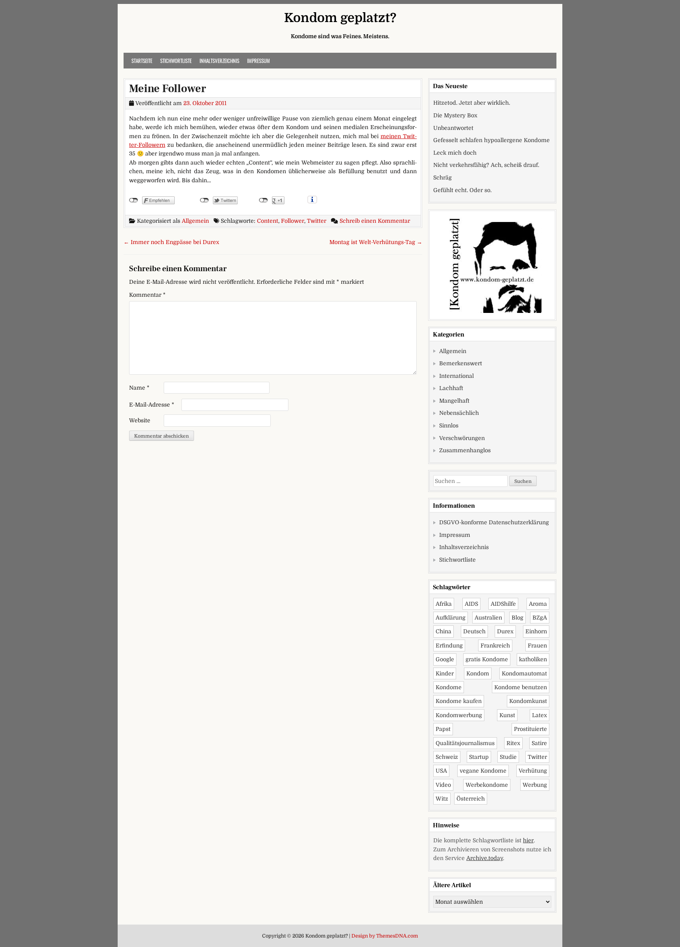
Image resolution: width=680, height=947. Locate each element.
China (443, 631)
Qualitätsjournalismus (465, 743)
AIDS (471, 604)
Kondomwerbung (459, 715)
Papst (443, 729)
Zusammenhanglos (465, 450)
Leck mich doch (455, 153)
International (456, 376)
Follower (292, 221)
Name (139, 388)
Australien (488, 617)
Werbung (535, 785)
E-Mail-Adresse (151, 404)
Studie (508, 757)
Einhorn (536, 631)
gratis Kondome (487, 659)
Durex (505, 631)
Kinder (445, 673)
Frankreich (495, 645)
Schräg (442, 177)
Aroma (538, 604)
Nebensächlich (459, 413)
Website (139, 420)
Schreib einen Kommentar (375, 221)
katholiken (533, 659)
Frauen (537, 645)
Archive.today (484, 858)
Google (445, 659)
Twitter (316, 221)
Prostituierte (530, 729)
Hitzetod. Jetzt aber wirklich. (471, 103)
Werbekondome (487, 785)
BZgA (539, 617)
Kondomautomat (524, 673)
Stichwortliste (176, 61)
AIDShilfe (503, 604)
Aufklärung (451, 617)
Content (267, 221)
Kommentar (147, 295)
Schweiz (447, 757)
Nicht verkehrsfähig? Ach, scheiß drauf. (486, 165)
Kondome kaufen (459, 701)
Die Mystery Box (455, 115)
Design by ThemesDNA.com (384, 936)
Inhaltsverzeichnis (219, 61)
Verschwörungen (462, 438)
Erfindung (449, 645)
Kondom (477, 673)
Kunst (507, 715)
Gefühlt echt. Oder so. (462, 190)
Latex (539, 715)
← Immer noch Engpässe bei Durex (171, 242)
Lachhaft (451, 388)
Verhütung (533, 771)
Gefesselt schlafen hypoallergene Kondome (491, 140)
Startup (479, 757)
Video (443, 785)
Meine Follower (167, 88)
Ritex (513, 743)
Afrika (444, 604)
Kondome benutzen (520, 687)
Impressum (258, 61)
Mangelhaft (454, 401)
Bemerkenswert (460, 363)
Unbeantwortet (453, 128)
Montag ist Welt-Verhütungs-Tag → (375, 242)
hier (528, 840)
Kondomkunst (528, 701)
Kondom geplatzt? (340, 18)
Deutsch (474, 631)
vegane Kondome (483, 771)
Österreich (470, 798)
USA (441, 771)
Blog (517, 617)
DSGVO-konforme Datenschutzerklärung (494, 522)
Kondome (449, 687)
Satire (539, 743)
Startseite (141, 61)
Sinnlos (448, 425)
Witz (442, 798)
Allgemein (195, 221)
